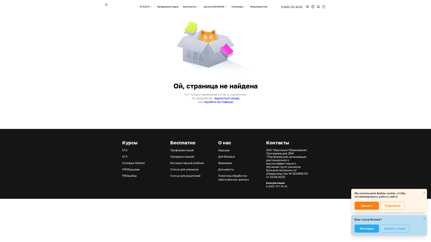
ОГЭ (124, 156)
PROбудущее (131, 169)
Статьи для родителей (185, 175)
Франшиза (225, 163)
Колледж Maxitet (133, 163)
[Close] (424, 192)
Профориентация (167, 6)
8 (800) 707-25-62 (291, 6)
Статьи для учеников (184, 169)
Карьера (223, 150)
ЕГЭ (124, 150)
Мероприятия (258, 6)
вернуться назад (226, 98)
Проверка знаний (182, 156)
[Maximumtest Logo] (119, 6)
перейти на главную (218, 102)
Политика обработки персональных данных (233, 177)
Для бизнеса (226, 156)
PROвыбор (129, 175)
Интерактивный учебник (187, 163)
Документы (226, 169)
